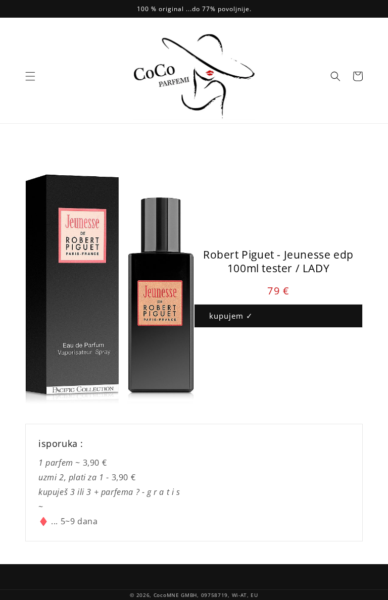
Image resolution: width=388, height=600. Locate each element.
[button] (30, 76)
